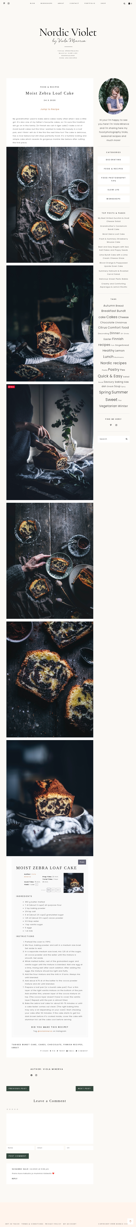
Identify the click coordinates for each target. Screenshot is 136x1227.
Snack (110, 386)
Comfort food (118, 327)
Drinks (126, 334)
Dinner (115, 333)
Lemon (120, 350)
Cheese (123, 317)
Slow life (114, 190)
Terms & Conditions (32, 1224)
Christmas (121, 322)
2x (53, 890)
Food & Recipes (50, 87)
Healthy (109, 350)
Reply (15, 1178)
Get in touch (12, 1224)
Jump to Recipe (49, 109)
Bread (120, 305)
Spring (105, 392)
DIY (122, 334)
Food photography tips (113, 179)
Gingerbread (122, 345)
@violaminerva (45, 1031)
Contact (74, 3)
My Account (69, 1224)
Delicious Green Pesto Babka (113, 279)
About (61, 3)
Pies (122, 370)
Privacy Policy (53, 1224)
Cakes (42, 1044)
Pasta (104, 370)
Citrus (102, 327)
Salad (126, 376)
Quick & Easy (110, 376)
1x (49, 890)
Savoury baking (113, 381)
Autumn (109, 305)
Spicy (123, 387)
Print (82, 862)
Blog (32, 3)
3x (58, 890)
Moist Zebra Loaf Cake (114, 234)
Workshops (46, 3)
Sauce (100, 382)
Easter (108, 339)
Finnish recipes (73, 1044)
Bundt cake (29, 1044)
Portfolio (90, 3)
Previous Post (18, 1088)
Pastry (113, 369)
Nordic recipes (114, 363)
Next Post (84, 1088)
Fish (112, 345)
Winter (123, 406)
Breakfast (108, 311)
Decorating (113, 160)
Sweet (15, 1048)
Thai (120, 400)
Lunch (108, 356)
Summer (120, 392)
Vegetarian (108, 406)
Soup (117, 386)
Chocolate (55, 1044)
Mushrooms (119, 357)
